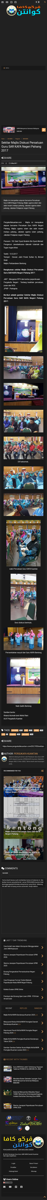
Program (17, 138)
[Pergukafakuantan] (2, 2)
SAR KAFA (25, 138)
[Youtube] (7, 2)
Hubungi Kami (13, 1171)
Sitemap (33, 1171)
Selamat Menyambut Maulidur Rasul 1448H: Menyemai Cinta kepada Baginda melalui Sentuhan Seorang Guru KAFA (27, 1094)
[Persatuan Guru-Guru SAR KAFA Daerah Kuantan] (23, 14)
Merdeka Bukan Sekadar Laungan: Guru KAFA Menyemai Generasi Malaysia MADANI (29, 128)
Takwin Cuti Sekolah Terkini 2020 (19, 813)
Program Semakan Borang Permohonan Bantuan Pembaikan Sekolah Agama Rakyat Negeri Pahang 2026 (22, 789)
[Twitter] (11, 2)
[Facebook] (15, 2)
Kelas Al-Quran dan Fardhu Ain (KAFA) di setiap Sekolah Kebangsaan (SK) (22, 853)
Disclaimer (33, 1167)
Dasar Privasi (33, 1163)
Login (13, 1163)
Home (2, 138)
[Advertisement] (22, 40)
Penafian (13, 1167)
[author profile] (6, 163)
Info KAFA (9, 138)
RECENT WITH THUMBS (16, 1059)
